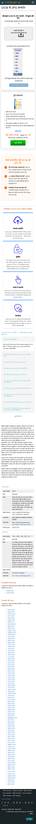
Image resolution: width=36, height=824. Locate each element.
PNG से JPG (11, 640)
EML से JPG (11, 703)
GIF (16, 62)
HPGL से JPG (11, 685)
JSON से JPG (11, 634)
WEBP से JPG (12, 744)
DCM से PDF (10, 591)
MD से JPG (11, 780)
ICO (16, 65)
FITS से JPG (11, 681)
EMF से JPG (11, 726)
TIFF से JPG (11, 644)
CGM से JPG (11, 675)
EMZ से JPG (11, 654)
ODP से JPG (11, 759)
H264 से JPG (11, 620)
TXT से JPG (11, 636)
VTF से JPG (11, 616)
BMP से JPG (11, 642)
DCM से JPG (11, 659)
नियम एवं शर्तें (18, 809)
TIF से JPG (11, 724)
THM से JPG (11, 691)
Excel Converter (26, 793)
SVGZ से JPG (11, 748)
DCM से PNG (10, 593)
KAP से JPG (11, 671)
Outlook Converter (17, 790)
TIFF (16, 59)
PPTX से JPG (11, 763)
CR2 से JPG (11, 757)
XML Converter (7, 795)
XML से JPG (11, 612)
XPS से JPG (11, 687)
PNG (16, 68)
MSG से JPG (11, 705)
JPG (16, 74)
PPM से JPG (11, 646)
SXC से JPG (11, 782)
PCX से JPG (11, 742)
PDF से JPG (11, 610)
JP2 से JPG (11, 648)
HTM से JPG (11, 774)
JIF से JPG (11, 720)
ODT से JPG (11, 663)
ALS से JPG (11, 650)
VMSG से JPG (12, 776)
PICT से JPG (11, 740)
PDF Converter (7, 790)
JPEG (17, 53)
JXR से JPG (11, 652)
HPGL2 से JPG (12, 693)
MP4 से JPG (11, 622)
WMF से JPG (11, 728)
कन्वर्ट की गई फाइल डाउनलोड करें (19, 85)
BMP (16, 56)
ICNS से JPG (11, 679)
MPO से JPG (11, 722)
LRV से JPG (11, 716)
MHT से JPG (11, 710)
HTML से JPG (11, 630)
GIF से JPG (11, 730)
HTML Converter (16, 793)
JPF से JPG (11, 695)
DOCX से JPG (12, 689)
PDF (16, 71)
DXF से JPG (11, 661)
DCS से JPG (11, 618)
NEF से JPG (11, 752)
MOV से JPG (11, 769)
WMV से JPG (11, 765)
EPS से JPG (11, 771)
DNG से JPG (11, 750)
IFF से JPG (11, 683)
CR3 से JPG (11, 667)
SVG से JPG (11, 677)
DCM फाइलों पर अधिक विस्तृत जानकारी (21, 524)
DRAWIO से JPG (12, 718)
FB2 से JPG (11, 784)
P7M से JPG (11, 708)
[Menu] (33, 2)
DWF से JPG (11, 628)
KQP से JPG (11, 673)
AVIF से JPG (11, 736)
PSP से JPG (11, 665)
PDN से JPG (11, 714)
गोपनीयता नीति (20, 325)
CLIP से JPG (11, 699)
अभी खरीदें (18, 143)
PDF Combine (16, 795)
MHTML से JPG (12, 632)
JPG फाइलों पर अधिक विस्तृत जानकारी (21, 576)
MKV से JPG (11, 767)
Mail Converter (28, 790)
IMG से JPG (11, 626)
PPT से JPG (11, 761)
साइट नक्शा (4, 809)
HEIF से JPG (11, 734)
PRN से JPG (11, 638)
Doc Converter (7, 793)
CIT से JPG (11, 657)
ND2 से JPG (11, 701)
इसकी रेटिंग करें (18, 416)
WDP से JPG (11, 669)
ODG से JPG (11, 738)
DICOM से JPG (12, 624)
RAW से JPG (11, 755)
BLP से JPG (11, 697)
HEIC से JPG (11, 732)
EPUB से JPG (11, 778)
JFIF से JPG (11, 712)
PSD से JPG (11, 746)
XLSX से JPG (11, 614)
